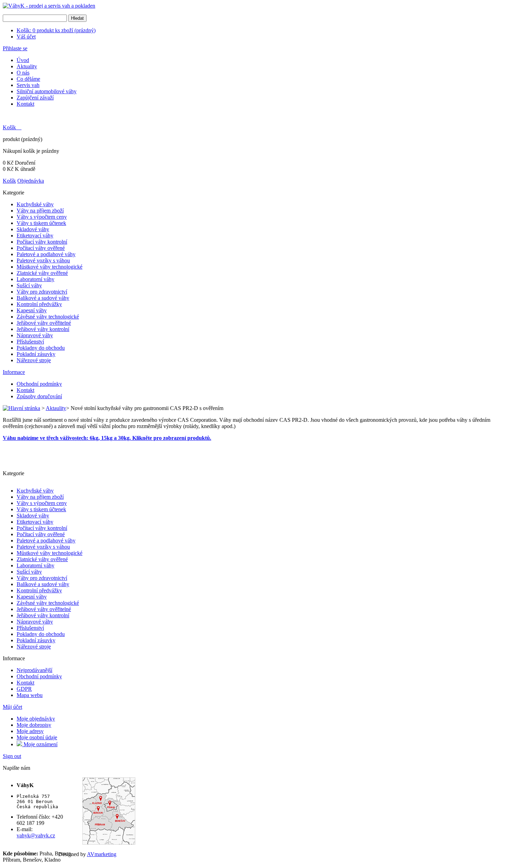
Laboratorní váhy (35, 279)
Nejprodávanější (34, 670)
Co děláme (28, 79)
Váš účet (26, 37)
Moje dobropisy (34, 725)
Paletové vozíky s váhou (43, 260)
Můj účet (12, 707)
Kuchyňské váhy (35, 204)
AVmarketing (101, 854)
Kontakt (25, 104)
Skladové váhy (33, 229)
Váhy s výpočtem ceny (42, 217)
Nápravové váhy (35, 335)
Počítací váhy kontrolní (42, 242)
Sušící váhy (29, 285)
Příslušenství (30, 342)
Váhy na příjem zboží (40, 210)
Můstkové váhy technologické (49, 267)
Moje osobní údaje (37, 737)
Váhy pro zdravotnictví (42, 292)
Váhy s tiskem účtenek (41, 223)
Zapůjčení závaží (35, 98)
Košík (10, 127)
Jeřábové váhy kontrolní (43, 329)
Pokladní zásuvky (36, 354)
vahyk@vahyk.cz (36, 835)
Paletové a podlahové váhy (46, 254)
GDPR (24, 689)
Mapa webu (30, 695)
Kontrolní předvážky (39, 304)
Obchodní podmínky (39, 384)
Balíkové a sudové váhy (43, 298)
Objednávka (30, 181)
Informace (14, 372)
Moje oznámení (39, 744)
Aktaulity (56, 408)
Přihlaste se (15, 48)
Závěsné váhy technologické (48, 317)
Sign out (12, 756)
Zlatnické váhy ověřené (42, 273)
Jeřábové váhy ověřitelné (44, 323)
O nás (23, 73)
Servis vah (28, 85)
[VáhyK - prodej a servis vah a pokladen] (49, 6)
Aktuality (27, 66)
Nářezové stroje (34, 360)
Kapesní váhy (32, 310)
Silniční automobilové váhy (47, 91)
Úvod (23, 60)
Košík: (56, 30)
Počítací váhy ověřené (41, 248)
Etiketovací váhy (35, 235)
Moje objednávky (36, 719)
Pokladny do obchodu (41, 348)
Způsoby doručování (39, 396)
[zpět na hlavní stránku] (21, 408)
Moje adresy (30, 731)
